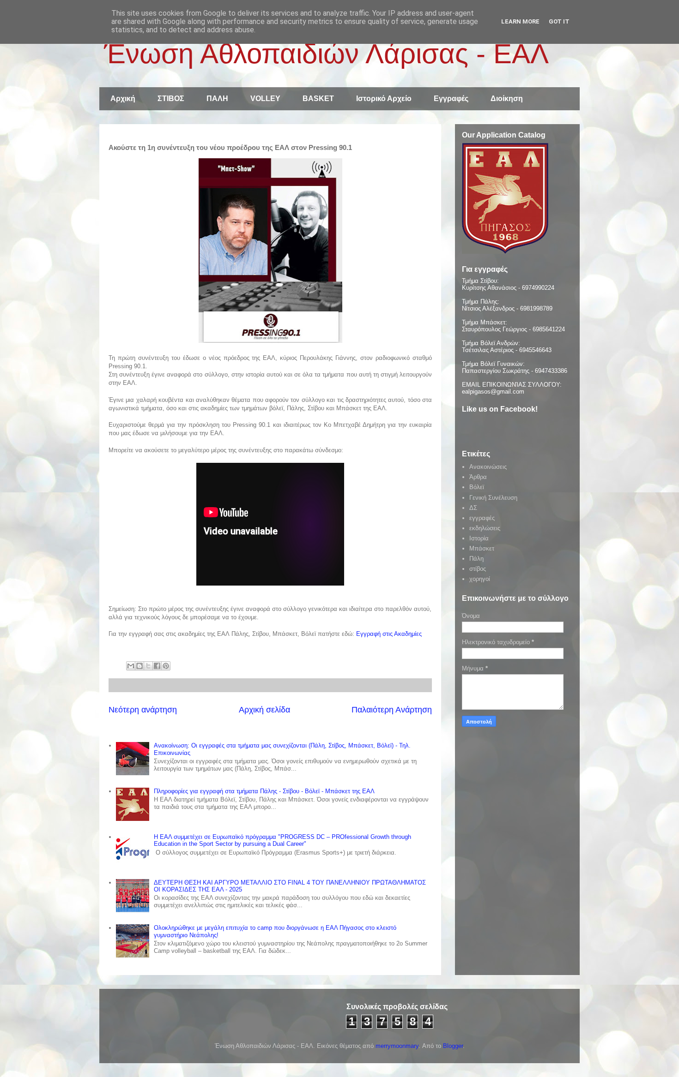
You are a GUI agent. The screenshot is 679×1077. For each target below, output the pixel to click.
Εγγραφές (451, 98)
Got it (559, 21)
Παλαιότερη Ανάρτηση (392, 709)
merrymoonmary (397, 1045)
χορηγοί (479, 578)
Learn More (520, 21)
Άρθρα (478, 476)
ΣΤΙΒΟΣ (171, 98)
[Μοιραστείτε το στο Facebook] (157, 665)
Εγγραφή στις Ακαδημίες (389, 633)
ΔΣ (473, 507)
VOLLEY (265, 98)
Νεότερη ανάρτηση (143, 709)
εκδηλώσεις (484, 528)
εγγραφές (482, 518)
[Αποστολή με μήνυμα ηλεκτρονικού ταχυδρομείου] (130, 665)
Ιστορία (479, 538)
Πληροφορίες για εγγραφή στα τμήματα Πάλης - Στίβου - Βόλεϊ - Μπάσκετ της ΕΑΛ (264, 791)
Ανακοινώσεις (488, 466)
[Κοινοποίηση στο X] (148, 665)
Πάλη (476, 558)
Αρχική (122, 98)
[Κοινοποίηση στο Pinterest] (165, 665)
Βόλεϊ (476, 487)
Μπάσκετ (481, 548)
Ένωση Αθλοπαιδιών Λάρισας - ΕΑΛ (326, 53)
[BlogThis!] (139, 665)
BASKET (318, 98)
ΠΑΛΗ (217, 98)
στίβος (477, 568)
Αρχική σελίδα (264, 709)
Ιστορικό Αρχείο (384, 98)
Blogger (453, 1045)
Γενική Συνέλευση (493, 497)
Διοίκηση (507, 98)
